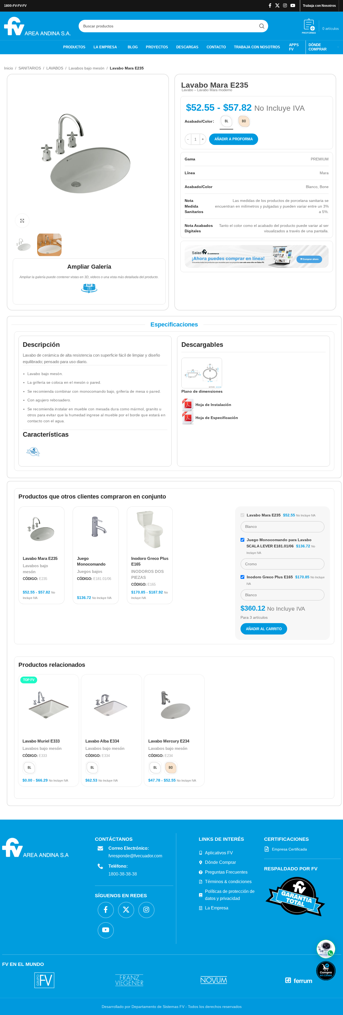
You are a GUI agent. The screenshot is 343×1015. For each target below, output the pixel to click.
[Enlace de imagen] (295, 896)
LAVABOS (54, 68)
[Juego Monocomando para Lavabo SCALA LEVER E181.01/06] (95, 529)
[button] (325, 949)
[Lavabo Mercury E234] (174, 705)
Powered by (335, 984)
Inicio (8, 68)
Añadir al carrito (264, 629)
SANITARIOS (29, 68)
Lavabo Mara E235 (40, 558)
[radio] (226, 121)
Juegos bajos (89, 571)
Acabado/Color (198, 121)
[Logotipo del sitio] (37, 25)
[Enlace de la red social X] (277, 5)
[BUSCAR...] (262, 26)
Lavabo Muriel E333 (41, 741)
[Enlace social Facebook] (270, 5)
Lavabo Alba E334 (102, 741)
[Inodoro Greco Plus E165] (150, 529)
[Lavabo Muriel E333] (48, 705)
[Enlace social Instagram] (284, 5)
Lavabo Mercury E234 (168, 741)
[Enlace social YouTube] (293, 5)
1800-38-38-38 (122, 874)
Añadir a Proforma (233, 139)
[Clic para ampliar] (22, 220)
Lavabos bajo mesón (86, 68)
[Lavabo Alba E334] (111, 705)
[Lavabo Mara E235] (41, 529)
